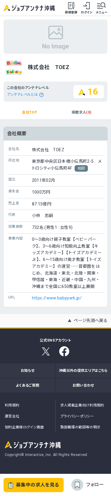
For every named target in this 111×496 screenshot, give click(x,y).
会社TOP (29, 112)
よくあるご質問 (27, 385)
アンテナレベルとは (22, 94)
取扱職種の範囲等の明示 (80, 427)
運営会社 (12, 416)
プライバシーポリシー (77, 416)
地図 (81, 168)
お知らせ (27, 371)
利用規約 (12, 405)
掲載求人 (81, 112)
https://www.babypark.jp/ (57, 298)
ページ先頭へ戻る (90, 320)
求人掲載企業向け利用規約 (82, 405)
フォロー (95, 484)
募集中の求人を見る (37, 485)
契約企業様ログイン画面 (24, 427)
